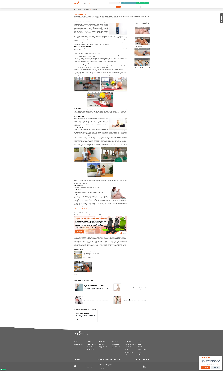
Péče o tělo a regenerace (130, 344)
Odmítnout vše (215, 367)
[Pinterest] (146, 359)
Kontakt (137, 7)
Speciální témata (128, 341)
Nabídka (85, 7)
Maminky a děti (115, 341)
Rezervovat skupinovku (129, 2)
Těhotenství (140, 351)
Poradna (102, 7)
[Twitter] (148, 359)
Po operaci (140, 346)
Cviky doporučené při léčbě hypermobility (84, 208)
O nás (75, 7)
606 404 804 (146, 7)
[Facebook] (137, 359)
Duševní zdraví (127, 350)
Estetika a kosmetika (91, 344)
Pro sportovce (102, 342)
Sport (139, 347)
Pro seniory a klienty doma (103, 347)
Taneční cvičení (115, 347)
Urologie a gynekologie (91, 347)
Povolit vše (206, 367)
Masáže (88, 342)
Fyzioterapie (89, 341)
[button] (78, 341)
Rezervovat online (101, 359)
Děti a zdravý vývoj (128, 346)
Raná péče (140, 352)
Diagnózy (127, 354)
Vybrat (216, 364)
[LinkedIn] (144, 359)
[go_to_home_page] (81, 333)
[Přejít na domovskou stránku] (80, 2)
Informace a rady (128, 355)
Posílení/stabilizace (141, 342)
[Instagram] (141, 359)
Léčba (80, 7)
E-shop (118, 7)
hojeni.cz (144, 367)
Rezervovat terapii (143, 2)
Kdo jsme (75, 341)
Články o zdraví (86, 9)
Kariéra (131, 7)
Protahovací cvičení (116, 346)
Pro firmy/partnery (102, 341)
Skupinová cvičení (93, 7)
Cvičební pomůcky (141, 349)
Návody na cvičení (110, 7)
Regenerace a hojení (90, 349)
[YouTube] (139, 359)
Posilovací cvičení (115, 344)
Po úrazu (139, 344)
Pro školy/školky (102, 344)
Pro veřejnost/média (78, 344)
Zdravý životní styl (128, 352)
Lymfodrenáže (89, 346)
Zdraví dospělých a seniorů (128, 348)
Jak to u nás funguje (78, 342)
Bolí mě (139, 341)
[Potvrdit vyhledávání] (120, 3)
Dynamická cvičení (115, 342)
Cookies (118, 359)
